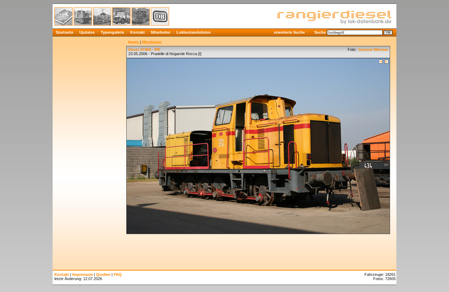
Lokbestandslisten (193, 32)
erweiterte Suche (289, 32)
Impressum (82, 274)
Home (133, 42)
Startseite (64, 32)
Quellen (103, 274)
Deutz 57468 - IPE (144, 49)
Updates (87, 32)
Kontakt (137, 32)
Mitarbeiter (160, 32)
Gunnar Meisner (372, 49)
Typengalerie (112, 32)
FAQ (118, 274)
